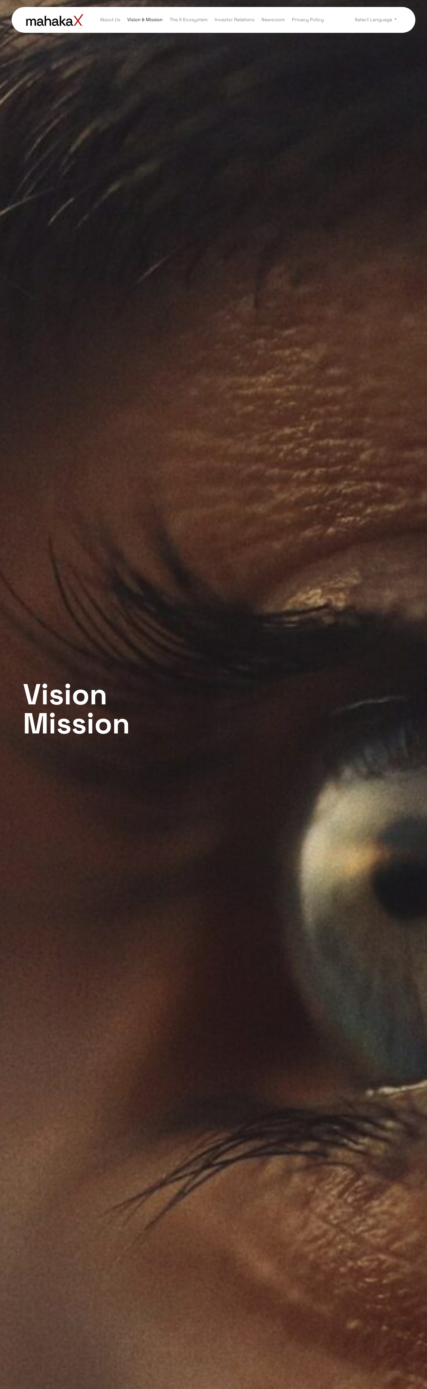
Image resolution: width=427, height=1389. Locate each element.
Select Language (374, 20)
